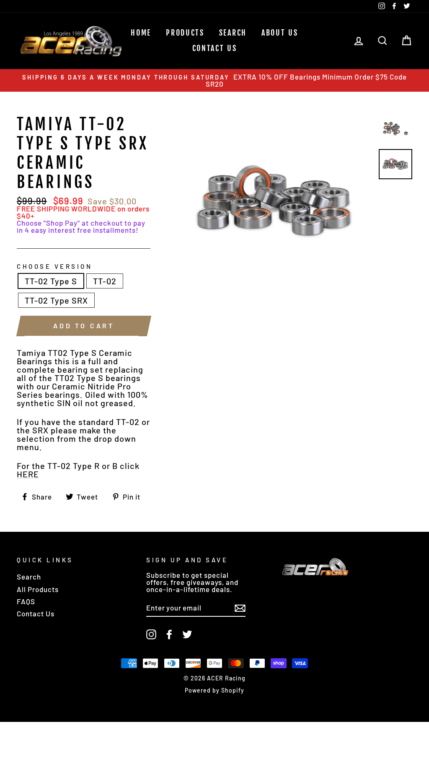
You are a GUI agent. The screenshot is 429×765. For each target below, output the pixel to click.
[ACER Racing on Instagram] (151, 634)
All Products (38, 589)
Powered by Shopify (214, 690)
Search (29, 576)
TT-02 (104, 281)
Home (141, 32)
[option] (214, 80)
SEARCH (233, 32)
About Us (279, 32)
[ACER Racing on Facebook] (169, 634)
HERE (28, 474)
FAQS (26, 601)
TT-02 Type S (51, 281)
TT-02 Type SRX (56, 300)
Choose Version (54, 266)
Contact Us (214, 48)
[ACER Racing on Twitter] (187, 634)
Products (185, 32)
